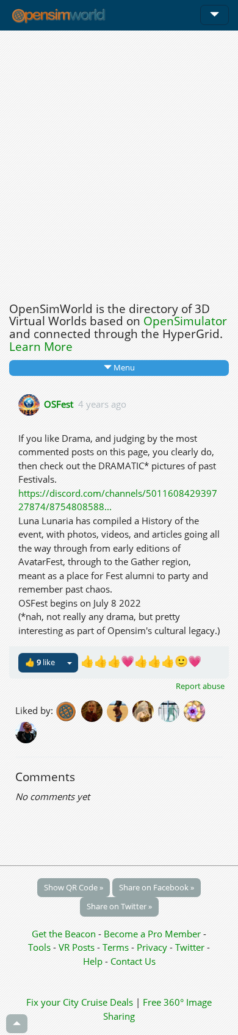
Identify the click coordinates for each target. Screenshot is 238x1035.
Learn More (41, 347)
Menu (123, 367)
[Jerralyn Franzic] (26, 731)
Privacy (152, 947)
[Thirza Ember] (94, 710)
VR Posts (78, 947)
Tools (40, 947)
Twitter (189, 947)
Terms (117, 947)
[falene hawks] (119, 710)
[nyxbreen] (171, 710)
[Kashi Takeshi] (195, 710)
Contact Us (133, 961)
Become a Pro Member (153, 934)
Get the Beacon (64, 934)
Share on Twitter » (119, 906)
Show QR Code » (73, 887)
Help (93, 961)
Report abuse (200, 685)
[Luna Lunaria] (145, 710)
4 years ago (102, 403)
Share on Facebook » (156, 887)
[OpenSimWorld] (68, 710)
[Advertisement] (119, 163)
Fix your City (52, 1002)
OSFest (58, 403)
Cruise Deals (107, 1002)
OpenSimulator (185, 321)
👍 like (40, 662)
